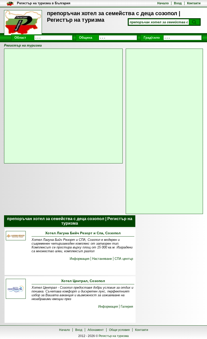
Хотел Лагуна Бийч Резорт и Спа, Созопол (83, 233)
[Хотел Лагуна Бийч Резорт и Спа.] (16, 236)
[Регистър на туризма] (23, 22)
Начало (163, 3)
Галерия (127, 306)
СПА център (124, 259)
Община (85, 37)
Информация (79, 259)
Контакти (193, 3)
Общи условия (119, 330)
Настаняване (102, 259)
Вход (178, 3)
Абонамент (96, 330)
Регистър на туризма (114, 336)
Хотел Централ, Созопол (83, 281)
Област (20, 37)
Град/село (152, 37)
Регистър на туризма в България (43, 3)
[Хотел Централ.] (16, 289)
